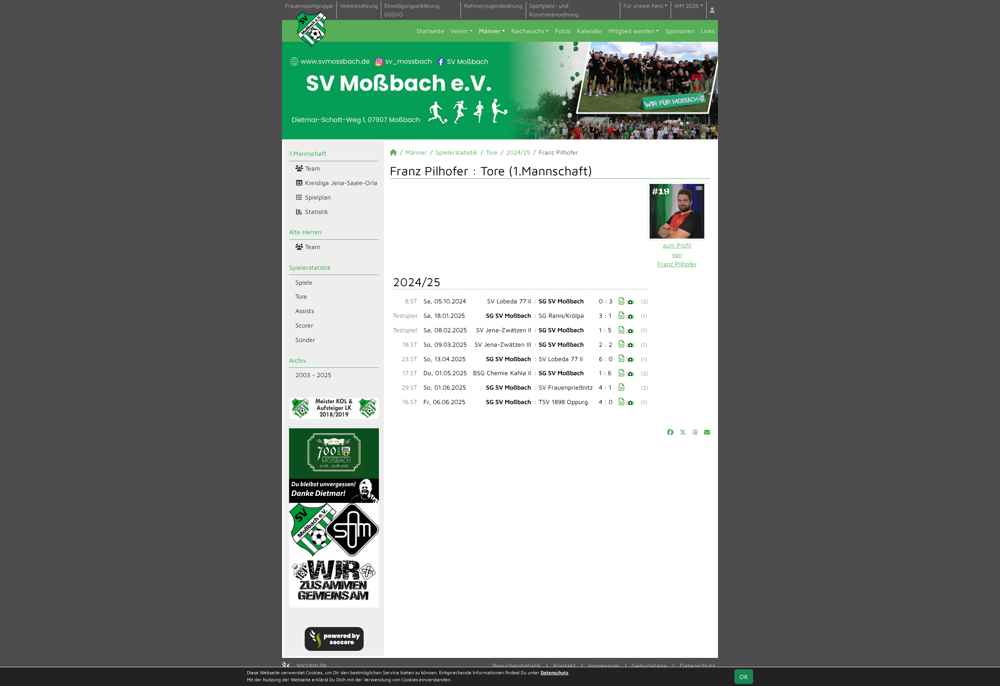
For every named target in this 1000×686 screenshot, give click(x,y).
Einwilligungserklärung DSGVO (411, 10)
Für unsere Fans (643, 5)
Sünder (305, 339)
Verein (459, 30)
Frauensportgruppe (309, 5)
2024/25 (518, 152)
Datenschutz (697, 665)
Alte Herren (305, 231)
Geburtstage (649, 665)
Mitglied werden (631, 30)
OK (743, 676)
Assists (304, 310)
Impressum (604, 665)
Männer (489, 30)
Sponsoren (680, 30)
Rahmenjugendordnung (493, 5)
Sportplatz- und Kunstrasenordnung (553, 10)
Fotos (563, 30)
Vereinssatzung (359, 5)
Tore (301, 296)
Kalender (589, 30)
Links (708, 30)
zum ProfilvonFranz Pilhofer (677, 254)
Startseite (430, 30)
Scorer (304, 325)
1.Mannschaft (308, 153)
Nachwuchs (527, 30)
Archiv (298, 360)
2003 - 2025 (313, 374)
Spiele (303, 282)
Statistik (315, 211)
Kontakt (565, 665)
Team (311, 168)
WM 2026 (686, 5)
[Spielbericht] (621, 300)
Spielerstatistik (310, 267)
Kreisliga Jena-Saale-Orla (340, 182)
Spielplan (317, 197)
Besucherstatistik (517, 665)
